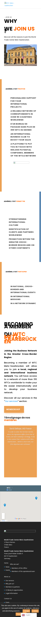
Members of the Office (19, 568)
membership (13, 409)
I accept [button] (26, 611)
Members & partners (13, 587)
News (7, 567)
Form (7, 602)
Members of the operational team (23, 571)
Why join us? (10, 584)
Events (8, 570)
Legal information (12, 593)
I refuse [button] (35, 611)
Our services (11, 401)
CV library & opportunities (14, 590)
